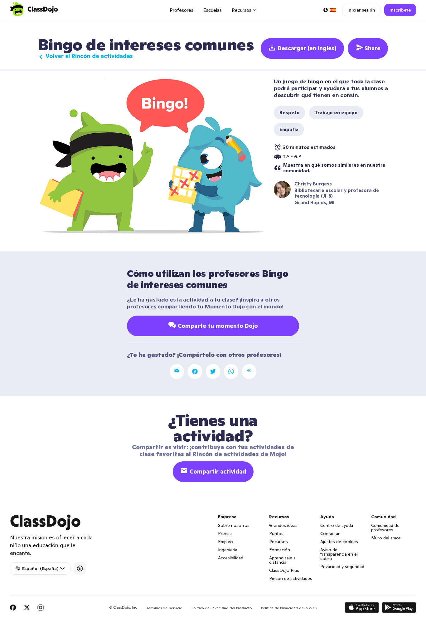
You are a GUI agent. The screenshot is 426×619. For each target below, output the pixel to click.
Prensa (225, 533)
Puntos (276, 533)
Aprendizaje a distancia (282, 560)
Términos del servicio (164, 608)
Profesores (181, 10)
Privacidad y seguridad (342, 566)
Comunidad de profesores (385, 528)
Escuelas (212, 10)
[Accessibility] (80, 568)
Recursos (278, 541)
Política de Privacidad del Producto (221, 608)
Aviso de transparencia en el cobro (339, 554)
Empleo (225, 541)
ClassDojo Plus (284, 570)
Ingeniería (227, 550)
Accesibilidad (230, 558)
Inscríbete (400, 10)
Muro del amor (385, 538)
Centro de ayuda (336, 525)
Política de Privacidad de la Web (289, 608)
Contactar (330, 533)
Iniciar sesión (361, 10)
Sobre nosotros (233, 525)
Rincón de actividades (290, 578)
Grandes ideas (283, 525)
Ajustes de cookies (339, 541)
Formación (279, 550)
